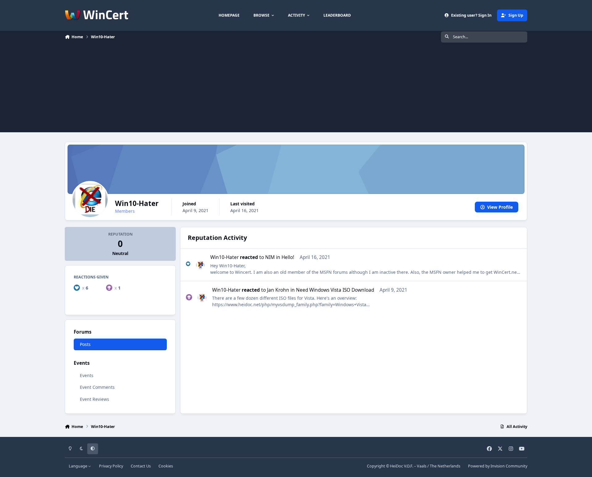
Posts (85, 344)
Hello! (288, 257)
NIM (270, 257)
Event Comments (97, 387)
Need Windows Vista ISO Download (335, 290)
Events (86, 376)
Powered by (497, 466)
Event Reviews (94, 399)
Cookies (165, 466)
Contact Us (141, 466)
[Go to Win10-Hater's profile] (200, 265)
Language (78, 466)
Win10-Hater (224, 257)
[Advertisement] (296, 89)
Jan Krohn (278, 290)
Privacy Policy (111, 466)
